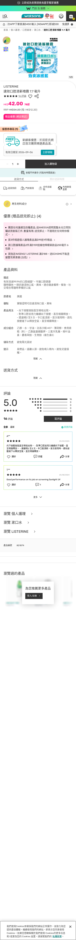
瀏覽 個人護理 (15, 514)
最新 (12, 427)
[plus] (18, 164)
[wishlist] (30, 96)
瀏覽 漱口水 (13, 522)
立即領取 (47, 152)
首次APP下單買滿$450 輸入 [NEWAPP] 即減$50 (29, 24)
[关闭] (70, 927)
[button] (71, 16)
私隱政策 (57, 936)
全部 (6, 427)
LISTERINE (11, 86)
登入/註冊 (32, 596)
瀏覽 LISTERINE (16, 531)
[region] (38, 930)
